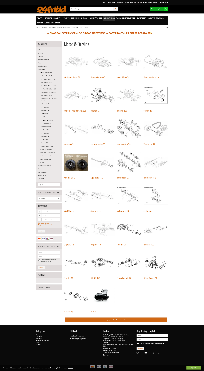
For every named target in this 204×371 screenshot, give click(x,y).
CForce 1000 (45, 104)
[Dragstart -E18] (76, 229)
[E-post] (152, 339)
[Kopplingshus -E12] (103, 162)
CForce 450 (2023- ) (47, 76)
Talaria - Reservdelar (46, 156)
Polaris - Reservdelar (46, 149)
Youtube (150, 353)
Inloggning (41, 231)
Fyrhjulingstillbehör (43, 59)
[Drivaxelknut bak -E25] (129, 262)
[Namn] (152, 335)
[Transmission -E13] (156, 162)
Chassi (45, 117)
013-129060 (113, 348)
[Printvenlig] (167, 27)
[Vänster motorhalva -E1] (76, 62)
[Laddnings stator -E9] (103, 129)
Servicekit (42, 162)
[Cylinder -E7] (156, 95)
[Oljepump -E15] (103, 196)
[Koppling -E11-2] (76, 162)
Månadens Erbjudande (44, 165)
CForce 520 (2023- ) (47, 82)
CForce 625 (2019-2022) (48, 92)
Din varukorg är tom (157, 9)
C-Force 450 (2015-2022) (48, 79)
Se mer (38, 344)
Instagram (158, 353)
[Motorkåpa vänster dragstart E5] (76, 95)
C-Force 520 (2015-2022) (48, 85)
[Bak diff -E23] (76, 262)
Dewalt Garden (42, 175)
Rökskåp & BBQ (42, 66)
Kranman (40, 56)
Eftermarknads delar (47, 146)
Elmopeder (41, 169)
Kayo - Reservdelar (45, 159)
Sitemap (106, 355)
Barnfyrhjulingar (42, 172)
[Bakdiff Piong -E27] (76, 296)
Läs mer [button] (70, 368)
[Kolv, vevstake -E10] (129, 129)
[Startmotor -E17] (156, 196)
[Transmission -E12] (129, 162)
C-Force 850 (45, 107)
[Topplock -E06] (129, 95)
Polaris (40, 50)
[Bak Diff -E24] (103, 262)
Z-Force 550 (44, 139)
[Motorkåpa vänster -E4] (156, 62)
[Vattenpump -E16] (129, 196)
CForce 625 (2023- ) (47, 95)
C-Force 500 (45, 110)
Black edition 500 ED (47, 126)
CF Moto (40, 53)
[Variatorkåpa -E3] (129, 62)
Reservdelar (41, 69)
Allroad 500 (44, 113)
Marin (39, 63)
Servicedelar (47, 123)
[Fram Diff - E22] (156, 229)
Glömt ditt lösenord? (44, 223)
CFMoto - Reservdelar (46, 73)
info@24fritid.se (113, 352)
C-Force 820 (45, 133)
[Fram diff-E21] (129, 229)
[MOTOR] (103, 296)
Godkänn (41, 267)
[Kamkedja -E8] (76, 129)
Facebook (141, 353)
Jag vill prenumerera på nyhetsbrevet (48, 260)
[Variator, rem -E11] (156, 129)
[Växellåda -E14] (76, 196)
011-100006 (112, 350)
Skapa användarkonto (45, 225)
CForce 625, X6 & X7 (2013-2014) (49, 99)
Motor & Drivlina (48, 120)
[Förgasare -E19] (103, 229)
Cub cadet (41, 178)
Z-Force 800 (44, 143)
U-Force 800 (45, 136)
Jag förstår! (193, 368)
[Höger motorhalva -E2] (103, 62)
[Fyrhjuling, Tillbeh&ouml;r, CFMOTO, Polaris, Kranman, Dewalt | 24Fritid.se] (51, 9)
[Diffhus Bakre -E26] (156, 262)
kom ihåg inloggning (48, 219)
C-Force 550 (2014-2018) (48, 89)
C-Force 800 (45, 130)
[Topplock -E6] (103, 95)
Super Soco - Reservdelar (47, 152)
